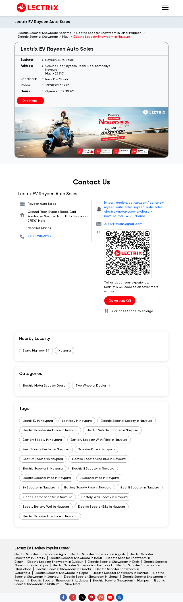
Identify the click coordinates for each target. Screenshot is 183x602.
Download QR (120, 301)
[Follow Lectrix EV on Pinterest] (91, 597)
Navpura (64, 350)
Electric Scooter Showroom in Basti (76, 558)
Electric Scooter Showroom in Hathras (121, 573)
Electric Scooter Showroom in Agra (40, 554)
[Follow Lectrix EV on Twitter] (82, 597)
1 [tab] (91, 152)
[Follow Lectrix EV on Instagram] (101, 597)
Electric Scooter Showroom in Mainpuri (121, 580)
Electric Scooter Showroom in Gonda (63, 569)
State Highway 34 (36, 350)
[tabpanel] (91, 132)
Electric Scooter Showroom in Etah (113, 561)
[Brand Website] (119, 597)
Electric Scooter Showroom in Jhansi (91, 576)
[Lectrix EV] (37, 8)
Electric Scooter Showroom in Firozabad (82, 565)
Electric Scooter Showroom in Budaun (55, 561)
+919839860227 (57, 85)
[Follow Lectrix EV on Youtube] (110, 597)
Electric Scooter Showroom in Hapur (61, 573)
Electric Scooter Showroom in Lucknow (59, 580)
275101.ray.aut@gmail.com (123, 223)
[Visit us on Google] (73, 597)
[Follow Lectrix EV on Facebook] (63, 597)
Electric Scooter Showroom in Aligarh (98, 554)
